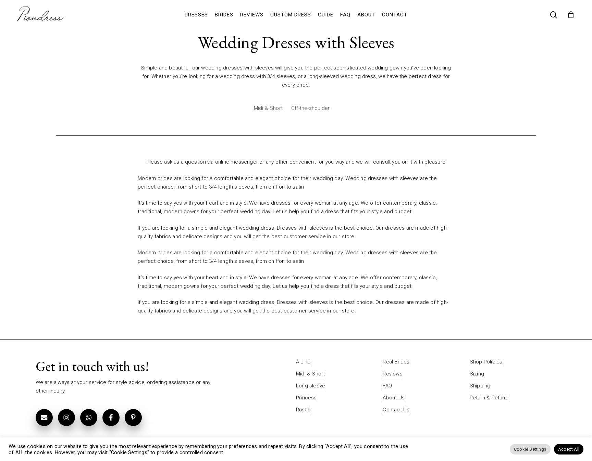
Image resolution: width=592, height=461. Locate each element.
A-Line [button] (303, 362)
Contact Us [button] (396, 410)
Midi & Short (268, 108)
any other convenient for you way (305, 162)
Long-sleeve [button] (310, 386)
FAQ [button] (387, 386)
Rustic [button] (303, 410)
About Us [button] (394, 398)
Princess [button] (306, 398)
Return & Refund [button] (489, 398)
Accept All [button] (568, 449)
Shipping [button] (480, 386)
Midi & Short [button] (310, 374)
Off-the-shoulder (310, 108)
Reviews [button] (392, 374)
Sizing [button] (477, 374)
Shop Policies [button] (486, 362)
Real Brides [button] (396, 362)
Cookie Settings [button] (530, 449)
